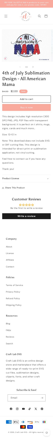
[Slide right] (33, 67)
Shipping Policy (14, 305)
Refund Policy (13, 298)
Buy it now (26, 107)
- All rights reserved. (36, 432)
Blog (8, 323)
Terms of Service (14, 285)
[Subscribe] (42, 397)
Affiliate (10, 260)
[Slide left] (20, 67)
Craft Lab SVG (21, 432)
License (10, 253)
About (9, 246)
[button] (6, 16)
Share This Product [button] (15, 187)
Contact (10, 266)
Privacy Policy (13, 291)
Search (9, 343)
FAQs (8, 330)
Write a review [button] (26, 216)
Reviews (10, 336)
